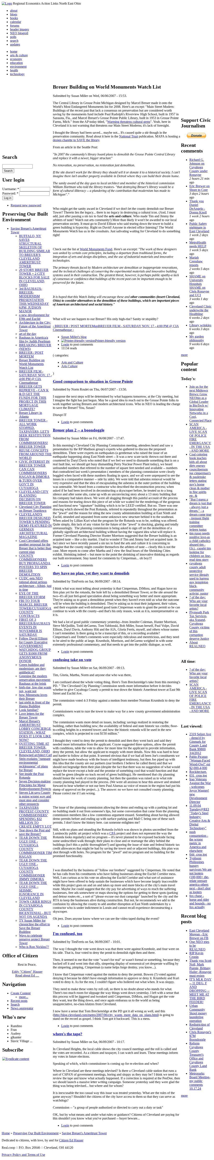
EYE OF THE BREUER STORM (32, 595)
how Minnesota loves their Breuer (33, 696)
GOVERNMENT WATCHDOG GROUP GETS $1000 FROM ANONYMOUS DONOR (35, 653)
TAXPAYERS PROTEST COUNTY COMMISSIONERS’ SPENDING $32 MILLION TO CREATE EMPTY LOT (35, 817)
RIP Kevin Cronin (196, 955)
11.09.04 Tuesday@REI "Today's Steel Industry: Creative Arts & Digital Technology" (199, 817)
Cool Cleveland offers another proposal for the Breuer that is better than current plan (35, 546)
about (13, 10)
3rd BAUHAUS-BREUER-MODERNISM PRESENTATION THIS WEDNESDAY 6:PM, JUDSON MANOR (34, 300)
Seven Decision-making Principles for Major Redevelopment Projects (35, 785)
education (16, 63)
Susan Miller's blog (74, 337)
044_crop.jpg (198, 854)
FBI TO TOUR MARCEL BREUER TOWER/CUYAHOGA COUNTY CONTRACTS (35, 608)
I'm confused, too (67, 933)
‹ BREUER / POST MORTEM (74, 326)
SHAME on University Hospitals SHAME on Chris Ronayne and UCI (199, 286)
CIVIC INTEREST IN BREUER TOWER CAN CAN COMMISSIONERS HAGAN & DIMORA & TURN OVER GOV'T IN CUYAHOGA (34, 475)
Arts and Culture (72, 362)
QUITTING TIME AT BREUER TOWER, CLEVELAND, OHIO (34, 747)
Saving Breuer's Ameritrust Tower (84, 1133)
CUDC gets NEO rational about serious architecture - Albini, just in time (35, 583)
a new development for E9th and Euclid (34, 317)
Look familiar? (28, 710)
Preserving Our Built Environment (36, 1133)
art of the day (27, 334)
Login (65, 344)
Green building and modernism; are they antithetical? (32, 668)
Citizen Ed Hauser (71, 1140)
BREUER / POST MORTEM (31, 354)
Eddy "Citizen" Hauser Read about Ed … (27, 973)
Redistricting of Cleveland (199, 1026)
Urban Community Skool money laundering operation (198, 1013)
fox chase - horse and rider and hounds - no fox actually (200, 901)
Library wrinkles (200, 325)
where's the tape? (67, 1034)
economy (16, 59)
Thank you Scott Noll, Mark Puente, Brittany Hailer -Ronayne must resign (200, 968)
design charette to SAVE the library (76, 140)
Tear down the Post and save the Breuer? (34, 832)
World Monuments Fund (96, 249)
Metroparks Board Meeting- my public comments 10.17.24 (199, 1081)
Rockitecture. (198, 771)
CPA (112, 833)
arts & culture (19, 55)
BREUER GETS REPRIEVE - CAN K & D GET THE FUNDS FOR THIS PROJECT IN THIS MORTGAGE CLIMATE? (34, 398)
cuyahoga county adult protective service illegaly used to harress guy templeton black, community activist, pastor (199, 578)
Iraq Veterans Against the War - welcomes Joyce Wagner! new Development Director (200, 790)
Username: (10, 189)
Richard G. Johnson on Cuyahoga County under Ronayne (198, 167)
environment (18, 66)
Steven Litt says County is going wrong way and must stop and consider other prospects (35, 798)
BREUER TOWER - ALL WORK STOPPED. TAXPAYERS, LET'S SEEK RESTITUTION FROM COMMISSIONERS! (35, 431)
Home (6, 1133)
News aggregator (22, 1008)
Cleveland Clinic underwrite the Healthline (200, 310)
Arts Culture (69, 366)
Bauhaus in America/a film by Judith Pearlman (34, 339)
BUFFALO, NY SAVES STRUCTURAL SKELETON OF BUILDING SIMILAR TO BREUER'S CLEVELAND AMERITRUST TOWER (34, 251)
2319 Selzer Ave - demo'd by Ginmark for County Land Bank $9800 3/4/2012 (200, 743)
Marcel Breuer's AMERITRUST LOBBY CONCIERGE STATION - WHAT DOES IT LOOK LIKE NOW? (35, 730)
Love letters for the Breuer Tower (31, 715)
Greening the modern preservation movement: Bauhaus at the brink (35, 679)
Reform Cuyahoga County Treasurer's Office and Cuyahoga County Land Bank (198, 1056)
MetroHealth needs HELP (197, 244)
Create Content (21, 993)
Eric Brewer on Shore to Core (199, 188)
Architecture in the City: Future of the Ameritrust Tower (35, 326)
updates (15, 44)
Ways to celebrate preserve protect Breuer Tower (34, 939)
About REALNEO (197, 644)
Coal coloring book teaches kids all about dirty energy (198, 460)
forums (14, 25)
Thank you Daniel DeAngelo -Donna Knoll (198, 206)
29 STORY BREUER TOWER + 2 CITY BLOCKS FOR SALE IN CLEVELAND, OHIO (34, 277)
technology (17, 74)
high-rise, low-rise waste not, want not (35, 689)
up (96, 326)
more (184, 355)
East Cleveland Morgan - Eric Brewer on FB (199, 934)
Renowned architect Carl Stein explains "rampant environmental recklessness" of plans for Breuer (35, 762)
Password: (10, 193)
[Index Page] (7, 3)
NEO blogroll (19, 33)
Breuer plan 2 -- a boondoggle (78, 430)
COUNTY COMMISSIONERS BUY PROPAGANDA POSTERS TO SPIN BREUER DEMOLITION (34, 565)
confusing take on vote (72, 660)
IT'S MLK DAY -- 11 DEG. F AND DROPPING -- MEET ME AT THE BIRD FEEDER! (200, 991)
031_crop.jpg (198, 775)
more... (23, 997)
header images (19, 29)
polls (13, 37)
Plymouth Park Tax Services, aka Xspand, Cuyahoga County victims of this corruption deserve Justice (199, 625)
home (13, 51)
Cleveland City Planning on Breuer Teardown (35, 508)
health (14, 70)
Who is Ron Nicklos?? (34, 947)
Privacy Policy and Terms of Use (23, 1154)
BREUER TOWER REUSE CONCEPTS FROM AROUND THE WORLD (35, 452)
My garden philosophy (196, 338)
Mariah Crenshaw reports (196, 261)
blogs (13, 14)
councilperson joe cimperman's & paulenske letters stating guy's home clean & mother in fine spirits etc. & (200, 482)
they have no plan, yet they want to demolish (91, 573)
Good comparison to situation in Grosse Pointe (93, 381)
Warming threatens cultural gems (128, 121)
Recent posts (19, 1000)
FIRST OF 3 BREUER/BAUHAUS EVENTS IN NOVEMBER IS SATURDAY (34, 627)
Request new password (26, 205)
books (14, 18)
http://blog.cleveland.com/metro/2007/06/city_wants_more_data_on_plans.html (106, 1015)
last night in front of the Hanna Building (34, 704)
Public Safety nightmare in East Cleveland (199, 227)
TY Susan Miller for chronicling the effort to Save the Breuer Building (34, 926)
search (14, 40)
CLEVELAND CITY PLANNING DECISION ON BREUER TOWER (33, 497)
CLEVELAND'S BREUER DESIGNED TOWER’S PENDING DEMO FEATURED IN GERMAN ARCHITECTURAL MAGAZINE (35, 526)
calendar (15, 22)
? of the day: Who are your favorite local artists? (198, 602)
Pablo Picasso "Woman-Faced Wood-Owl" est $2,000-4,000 (199, 762)
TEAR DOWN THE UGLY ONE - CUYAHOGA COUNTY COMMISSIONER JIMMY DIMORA (33, 870)
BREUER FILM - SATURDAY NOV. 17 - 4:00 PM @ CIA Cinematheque (35, 377)
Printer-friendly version (110, 340)
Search (15, 1004)
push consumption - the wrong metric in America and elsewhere (198, 841)
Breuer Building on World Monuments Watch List (32, 363)
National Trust (128, 136)
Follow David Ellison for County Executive (33, 640)
